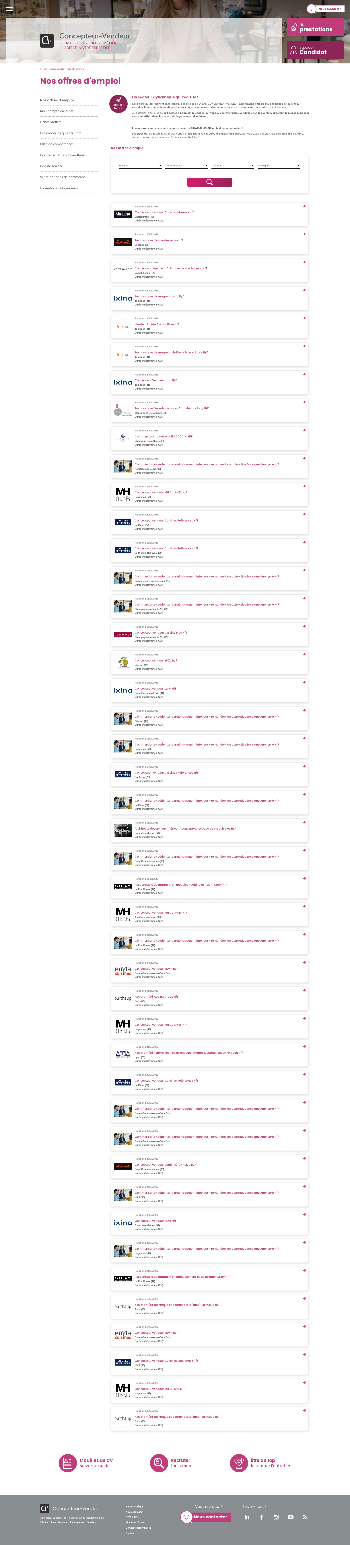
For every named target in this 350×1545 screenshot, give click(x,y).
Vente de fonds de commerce (62, 177)
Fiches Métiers (50, 122)
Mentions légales (135, 1522)
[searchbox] (140, 165)
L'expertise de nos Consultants (62, 155)
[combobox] (140, 165)
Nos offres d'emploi (57, 100)
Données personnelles (138, 1528)
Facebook (261, 1517)
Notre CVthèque (134, 1506)
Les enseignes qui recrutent (60, 133)
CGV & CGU (132, 1517)
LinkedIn (247, 1517)
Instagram (276, 1517)
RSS (305, 1517)
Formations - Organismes (59, 188)
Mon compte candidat (56, 111)
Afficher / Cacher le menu (9, 9)
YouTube (290, 1517)
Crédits (130, 1533)
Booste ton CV (51, 166)
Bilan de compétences (56, 144)
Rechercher (209, 182)
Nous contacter (330, 9)
